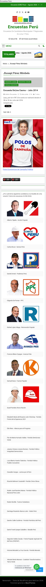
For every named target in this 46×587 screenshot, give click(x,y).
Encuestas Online (24, 82)
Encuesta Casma (10, 82)
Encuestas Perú (23, 26)
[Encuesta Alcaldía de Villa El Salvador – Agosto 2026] (36, 56)
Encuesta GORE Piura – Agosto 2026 (24, 5)
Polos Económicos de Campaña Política (18, 169)
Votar (40, 569)
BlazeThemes (30, 583)
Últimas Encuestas (11, 85)
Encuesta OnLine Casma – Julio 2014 (20, 90)
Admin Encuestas (11, 94)
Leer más (6, 112)
